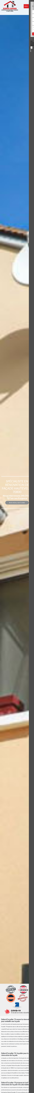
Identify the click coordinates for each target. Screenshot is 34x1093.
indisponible (4, 13)
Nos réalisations (17, 503)
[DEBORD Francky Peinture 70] (9, 6)
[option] (17, 546)
